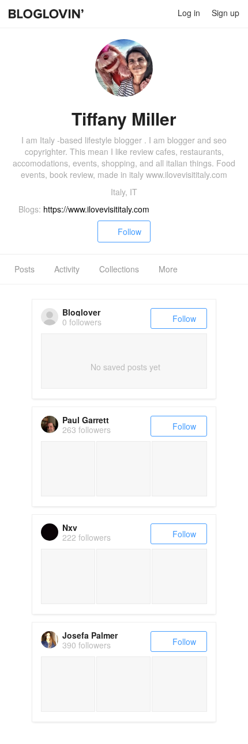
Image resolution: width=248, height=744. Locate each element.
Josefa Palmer (90, 635)
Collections (119, 269)
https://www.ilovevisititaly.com (96, 209)
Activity (67, 269)
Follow (129, 231)
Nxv (69, 527)
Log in (189, 12)
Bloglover (81, 312)
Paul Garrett (85, 420)
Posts (24, 269)
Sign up (225, 12)
